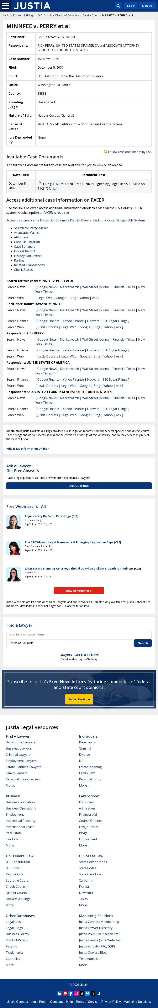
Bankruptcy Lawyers (20, 742)
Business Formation (20, 802)
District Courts (16, 893)
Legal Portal (39, 1001)
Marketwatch (69, 287)
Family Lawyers (17, 773)
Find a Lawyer (19, 625)
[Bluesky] (87, 993)
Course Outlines (90, 821)
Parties (19, 260)
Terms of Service (87, 1001)
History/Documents (28, 256)
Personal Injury (90, 779)
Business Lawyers (19, 748)
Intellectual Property (20, 821)
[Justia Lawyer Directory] (98, 993)
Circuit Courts (16, 886)
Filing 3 (49, 184)
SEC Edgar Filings (115, 321)
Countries (13, 959)
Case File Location (27, 242)
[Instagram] (76, 993)
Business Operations (21, 808)
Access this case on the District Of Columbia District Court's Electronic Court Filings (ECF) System (75, 220)
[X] (93, 993)
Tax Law (12, 839)
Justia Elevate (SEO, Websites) (100, 940)
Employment (15, 814)
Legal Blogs (14, 928)
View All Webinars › (79, 590)
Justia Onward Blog (93, 952)
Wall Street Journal (95, 287)
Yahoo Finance (73, 321)
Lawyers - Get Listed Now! (79, 655)
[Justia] (32, 5)
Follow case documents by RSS (129, 152)
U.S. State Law (91, 856)
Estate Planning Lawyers (23, 767)
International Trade (20, 827)
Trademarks (15, 952)
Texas (83, 899)
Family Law (87, 773)
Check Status (23, 270)
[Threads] (82, 993)
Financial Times (124, 287)
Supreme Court (17, 880)
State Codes (87, 868)
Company (56, 1001)
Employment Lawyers (21, 761)
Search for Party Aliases (31, 228)
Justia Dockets (47, 327)
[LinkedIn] (59, 993)
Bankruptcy (87, 742)
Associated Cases (26, 233)
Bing (73, 298)
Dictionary (86, 802)
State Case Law (90, 874)
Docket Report (24, 251)
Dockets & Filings (18, 899)
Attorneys (21, 237)
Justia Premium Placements (98, 934)
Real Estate (14, 833)
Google (61, 298)
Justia (84, 984)
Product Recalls (17, 940)
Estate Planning (90, 767)
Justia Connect (17, 1001)
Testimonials (88, 959)
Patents (11, 946)
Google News (47, 287)
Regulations (14, 874)
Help (69, 1001)
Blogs (83, 833)
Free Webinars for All (26, 506)
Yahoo (84, 298)
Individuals (88, 736)
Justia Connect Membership (99, 922)
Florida (84, 886)
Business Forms (17, 934)
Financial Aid (88, 814)
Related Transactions (29, 265)
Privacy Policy (111, 1001)
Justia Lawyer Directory (96, 928)
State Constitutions (93, 862)
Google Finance (48, 321)
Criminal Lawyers (18, 754)
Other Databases (20, 915)
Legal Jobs (13, 922)
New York (86, 893)
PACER (48, 212)
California (86, 880)
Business (13, 796)
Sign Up (147, 5)
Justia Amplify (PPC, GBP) (97, 946)
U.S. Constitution (18, 862)
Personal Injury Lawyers (23, 779)
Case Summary (24, 246)
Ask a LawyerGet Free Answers (22, 468)
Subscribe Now (79, 699)
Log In (131, 5)
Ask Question (79, 486)
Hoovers (93, 321)
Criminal (85, 748)
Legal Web (45, 298)
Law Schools (89, 796)
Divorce (84, 754)
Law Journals (88, 827)
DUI (82, 761)
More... (10, 785)
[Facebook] (70, 993)
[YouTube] (65, 993)
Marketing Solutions (96, 915)
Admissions (87, 808)
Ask (94, 298)
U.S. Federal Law (20, 856)
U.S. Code (12, 868)
